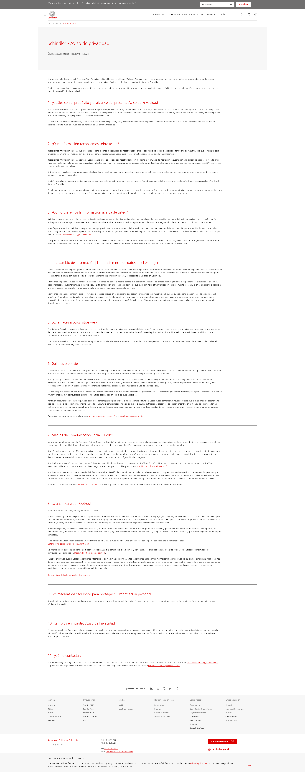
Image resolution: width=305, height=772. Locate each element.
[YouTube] (171, 689)
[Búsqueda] (242, 14)
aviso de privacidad (199, 763)
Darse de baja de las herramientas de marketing (69, 575)
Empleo (222, 15)
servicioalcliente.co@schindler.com (75, 235)
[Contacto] (255, 14)
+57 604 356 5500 (111, 749)
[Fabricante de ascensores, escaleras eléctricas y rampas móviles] (52, 15)
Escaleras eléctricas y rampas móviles (185, 15)
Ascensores (158, 15)
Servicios (211, 15)
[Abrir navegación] (44, 14)
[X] (158, 689)
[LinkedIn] (151, 689)
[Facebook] (177, 689)
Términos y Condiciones (87, 485)
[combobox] (217, 4)
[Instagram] (164, 689)
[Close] (255, 4)
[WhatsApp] (248, 14)
